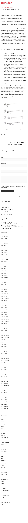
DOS (2, 447)
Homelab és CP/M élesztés (7, 209)
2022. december (4, 291)
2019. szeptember (5, 358)
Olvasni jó (11, 7)
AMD (2, 426)
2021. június (4, 323)
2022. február (4, 309)
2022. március (4, 307)
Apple (2, 433)
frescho (6, 2)
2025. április (4, 250)
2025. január (4, 254)
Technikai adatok (5, 490)
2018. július (3, 390)
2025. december (4, 241)
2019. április (4, 369)
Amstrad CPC (4, 430)
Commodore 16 (8, 228)
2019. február (4, 374)
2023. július (3, 280)
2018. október (4, 383)
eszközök (3, 451)
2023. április (4, 284)
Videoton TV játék (7, 222)
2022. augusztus (5, 298)
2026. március (4, 236)
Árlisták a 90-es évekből (6, 214)
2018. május (4, 395)
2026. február (4, 238)
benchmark (3, 437)
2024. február (4, 275)
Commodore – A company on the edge (15, 142)
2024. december (4, 257)
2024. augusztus (5, 264)
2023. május (4, 282)
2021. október (4, 316)
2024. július (3, 266)
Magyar (3, 472)
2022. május (4, 303)
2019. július (3, 362)
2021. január (4, 328)
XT (1, 504)
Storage (3, 488)
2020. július (3, 339)
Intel (2, 467)
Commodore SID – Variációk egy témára (10, 205)
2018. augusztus (5, 388)
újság (2, 499)
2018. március (4, 399)
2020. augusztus (5, 337)
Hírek (2, 458)
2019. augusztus (5, 360)
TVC (2, 497)
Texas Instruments (5, 493)
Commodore (3, 7)
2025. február (4, 252)
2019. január (4, 376)
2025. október (4, 243)
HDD (2, 456)
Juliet (10, 518)
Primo (2, 483)
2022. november (4, 293)
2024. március (4, 273)
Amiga (2, 428)
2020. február (4, 349)
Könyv (8, 7)
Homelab (3, 460)
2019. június (4, 365)
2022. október (4, 296)
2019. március (4, 372)
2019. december (4, 353)
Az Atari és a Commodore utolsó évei (14, 226)
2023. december (4, 277)
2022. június (4, 300)
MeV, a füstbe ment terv (14, 144)
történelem (4, 495)
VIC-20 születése (5, 212)
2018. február (4, 401)
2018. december (4, 378)
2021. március (4, 326)
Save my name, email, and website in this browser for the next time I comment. (13, 187)
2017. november (4, 408)
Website (2, 169)
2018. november (4, 381)
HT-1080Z (3, 463)
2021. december (4, 314)
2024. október (4, 261)
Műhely (2, 476)
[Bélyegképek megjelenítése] (13, 129)
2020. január (4, 351)
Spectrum (3, 486)
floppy (2, 453)
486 (2, 421)
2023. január (4, 289)
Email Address (3, 163)
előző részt (9, 15)
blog (2, 440)
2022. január (4, 312)
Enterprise (3, 449)
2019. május (4, 367)
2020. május (4, 344)
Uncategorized (4, 502)
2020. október (4, 332)
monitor (3, 474)
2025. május (4, 247)
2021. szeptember (5, 319)
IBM (2, 465)
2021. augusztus (5, 321)
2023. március (4, 286)
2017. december (4, 406)
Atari (2, 435)
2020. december (4, 330)
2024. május (4, 270)
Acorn (2, 424)
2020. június (4, 342)
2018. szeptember (5, 385)
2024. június (4, 268)
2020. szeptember (5, 335)
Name (2, 157)
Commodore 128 (5, 207)
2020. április (4, 346)
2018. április (4, 397)
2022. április (4, 305)
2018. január (4, 404)
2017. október (4, 411)
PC (1, 481)
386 (2, 419)
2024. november (4, 259)
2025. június (4, 245)
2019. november (4, 355)
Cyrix (2, 444)
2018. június (4, 392)
